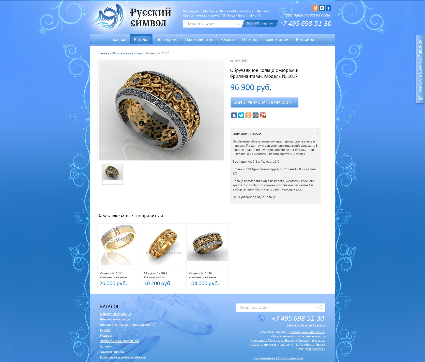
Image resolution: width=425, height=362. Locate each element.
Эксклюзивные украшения (119, 341)
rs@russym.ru (263, 23)
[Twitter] (241, 115)
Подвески (107, 335)
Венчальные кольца (114, 319)
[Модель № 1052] (118, 265)
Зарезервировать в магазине (264, 102)
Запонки (106, 346)
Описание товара (247, 134)
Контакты (305, 39)
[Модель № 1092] (163, 265)
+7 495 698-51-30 (305, 23)
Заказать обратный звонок (306, 325)
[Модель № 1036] (207, 264)
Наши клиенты (199, 39)
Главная (103, 53)
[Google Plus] (263, 115)
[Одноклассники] (248, 115)
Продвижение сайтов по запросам (278, 358)
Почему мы (167, 39)
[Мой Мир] (255, 115)
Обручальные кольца (127, 53)
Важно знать (276, 39)
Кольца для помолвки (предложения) (127, 325)
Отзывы (249, 39)
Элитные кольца (112, 352)
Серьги (105, 330)
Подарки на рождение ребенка (123, 357)
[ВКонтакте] (234, 115)
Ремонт (227, 39)
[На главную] (132, 17)
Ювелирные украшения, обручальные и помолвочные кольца (298, 334)
